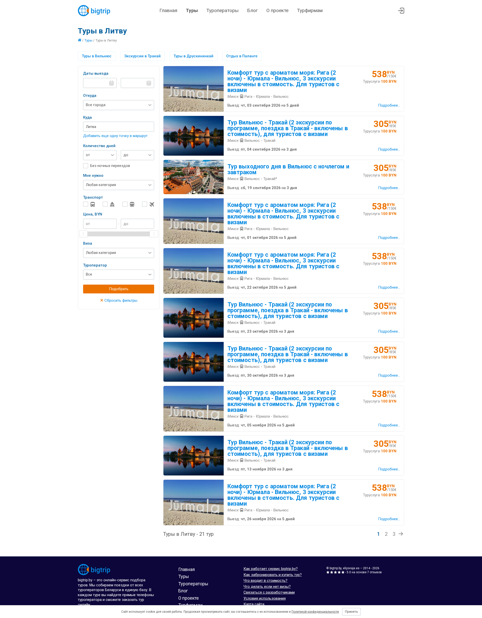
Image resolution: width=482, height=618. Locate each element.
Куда (87, 117)
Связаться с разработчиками (269, 592)
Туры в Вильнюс (96, 56)
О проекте (277, 10)
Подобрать (119, 289)
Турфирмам (310, 10)
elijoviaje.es (351, 568)
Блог (252, 10)
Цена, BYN (92, 214)
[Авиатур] (148, 204)
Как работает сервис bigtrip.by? (271, 568)
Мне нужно (93, 175)
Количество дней (99, 146)
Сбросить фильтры (118, 300)
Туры (192, 10)
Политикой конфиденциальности (315, 611)
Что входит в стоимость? (265, 580)
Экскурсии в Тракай (142, 56)
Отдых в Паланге (242, 56)
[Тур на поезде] (129, 204)
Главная (168, 10)
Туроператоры (222, 10)
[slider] (83, 233)
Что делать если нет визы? (267, 586)
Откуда (89, 95)
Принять (351, 611)
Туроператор (95, 265)
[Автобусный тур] (89, 204)
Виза (87, 243)
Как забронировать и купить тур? (273, 574)
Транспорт (93, 197)
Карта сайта (254, 604)
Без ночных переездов (110, 165)
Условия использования (265, 598)
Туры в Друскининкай (193, 56)
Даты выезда (95, 73)
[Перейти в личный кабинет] (401, 11)
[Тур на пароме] (109, 204)
